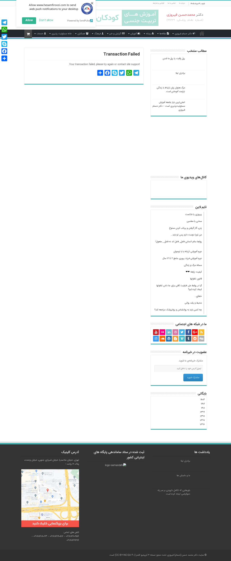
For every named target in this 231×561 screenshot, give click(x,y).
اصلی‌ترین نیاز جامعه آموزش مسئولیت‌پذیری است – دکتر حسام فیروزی (168, 106)
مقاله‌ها (163, 34)
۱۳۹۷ (202, 420)
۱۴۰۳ (202, 400)
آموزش (133, 34)
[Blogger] (175, 339)
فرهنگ (97, 34)
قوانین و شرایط (158, 3)
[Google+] (195, 332)
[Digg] (201, 339)
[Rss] (201, 332)
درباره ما (182, 3)
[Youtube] (156, 332)
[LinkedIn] (169, 332)
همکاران (81, 34)
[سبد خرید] (28, 34)
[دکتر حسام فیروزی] (185, 17)
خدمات (40, 34)
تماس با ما (171, 3)
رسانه (148, 34)
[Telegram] (4, 22)
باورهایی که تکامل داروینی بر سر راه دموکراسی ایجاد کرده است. (174, 492)
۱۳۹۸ (202, 416)
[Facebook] (188, 332)
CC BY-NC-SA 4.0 (125, 555)
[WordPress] (169, 339)
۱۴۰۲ (203, 404)
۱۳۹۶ (202, 425)
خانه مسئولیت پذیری (62, 34)
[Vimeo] (182, 339)
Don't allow (46, 20)
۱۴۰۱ (203, 408)
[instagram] (156, 339)
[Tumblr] (188, 339)
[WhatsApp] (4, 29)
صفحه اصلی (202, 33)
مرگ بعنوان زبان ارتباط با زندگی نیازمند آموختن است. (171, 90)
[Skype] (4, 44)
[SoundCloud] (162, 339)
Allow (29, 20)
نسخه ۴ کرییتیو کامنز (146, 555)
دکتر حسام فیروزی (183, 34)
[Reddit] (195, 339)
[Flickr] (162, 332)
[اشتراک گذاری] (4, 58)
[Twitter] (182, 332)
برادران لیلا (180, 73)
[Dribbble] (175, 332)
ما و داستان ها (183, 476)
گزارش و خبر (115, 34)
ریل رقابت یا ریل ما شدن (174, 59)
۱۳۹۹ (202, 412)
